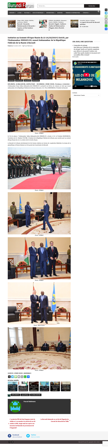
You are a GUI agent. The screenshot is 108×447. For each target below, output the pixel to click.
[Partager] (106, 28)
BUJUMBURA (83, 20)
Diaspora (60, 12)
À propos (85, 12)
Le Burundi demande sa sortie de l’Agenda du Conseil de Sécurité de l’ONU (55, 420)
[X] (106, 9)
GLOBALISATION (35, 395)
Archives (75, 93)
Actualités (19, 20)
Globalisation (64, 20)
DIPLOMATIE (15, 395)
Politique (26, 12)
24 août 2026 (22, 26)
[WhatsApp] (106, 25)
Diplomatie (57, 20)
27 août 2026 (53, 30)
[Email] (106, 19)
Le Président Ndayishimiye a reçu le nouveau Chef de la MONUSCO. (57, 26)
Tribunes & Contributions (73, 12)
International (50, 12)
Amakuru (11, 12)
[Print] (106, 22)
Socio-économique (38, 12)
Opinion (25, 20)
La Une (19, 12)
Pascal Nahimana (28, 46)
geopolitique (25, 395)
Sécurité (63, 22)
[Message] (106, 16)
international (36, 80)
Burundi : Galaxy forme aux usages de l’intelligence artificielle (88, 27)
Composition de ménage (80, 45)
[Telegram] (106, 13)
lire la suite (75, 57)
